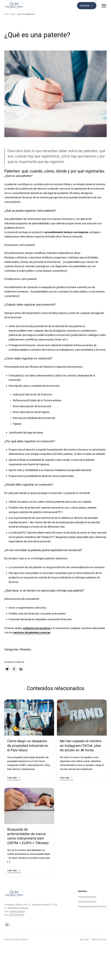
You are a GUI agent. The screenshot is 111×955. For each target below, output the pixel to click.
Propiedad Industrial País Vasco (92, 906)
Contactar (87, 5)
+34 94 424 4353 (17, 911)
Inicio (6, 14)
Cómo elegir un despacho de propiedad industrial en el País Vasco (27, 745)
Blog (13, 14)
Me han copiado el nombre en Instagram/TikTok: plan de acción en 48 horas (80, 745)
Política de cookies (99, 940)
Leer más (14, 777)
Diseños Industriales (87, 902)
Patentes (25, 649)
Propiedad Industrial (87, 897)
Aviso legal (84, 940)
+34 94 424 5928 (16, 915)
